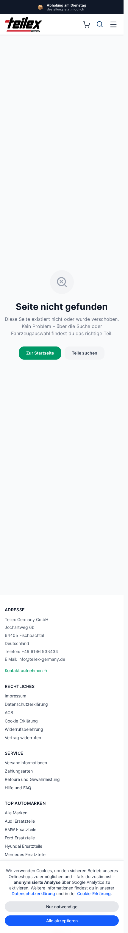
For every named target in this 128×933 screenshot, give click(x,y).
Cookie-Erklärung (94, 893)
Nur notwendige (61, 906)
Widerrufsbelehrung (24, 729)
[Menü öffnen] (113, 24)
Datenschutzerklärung (26, 704)
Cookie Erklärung (21, 720)
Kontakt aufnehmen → (26, 670)
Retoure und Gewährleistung (32, 779)
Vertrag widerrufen (23, 737)
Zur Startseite (40, 352)
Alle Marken (16, 812)
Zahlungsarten (19, 770)
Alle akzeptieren (62, 920)
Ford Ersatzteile (20, 837)
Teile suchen (84, 352)
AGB (9, 712)
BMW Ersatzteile (20, 829)
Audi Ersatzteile (20, 821)
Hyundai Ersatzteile (23, 846)
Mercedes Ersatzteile (25, 854)
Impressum (15, 695)
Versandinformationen (26, 762)
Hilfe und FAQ (18, 787)
